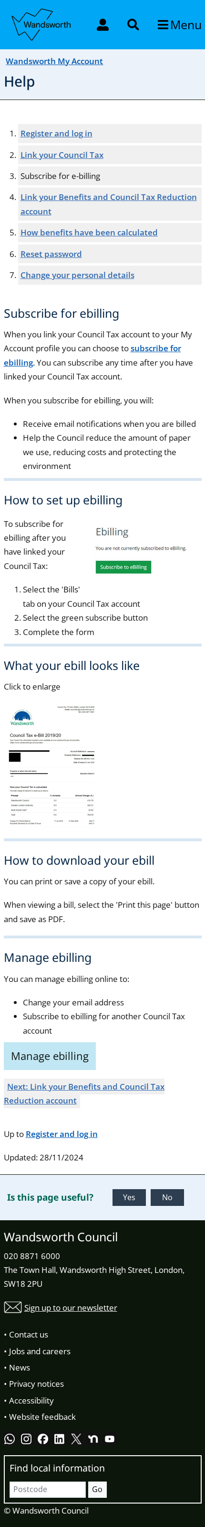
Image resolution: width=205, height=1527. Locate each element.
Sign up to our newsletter (70, 1307)
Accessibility (31, 1400)
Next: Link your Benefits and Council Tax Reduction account (84, 1093)
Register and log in (56, 133)
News (19, 1367)
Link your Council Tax (61, 154)
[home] (42, 23)
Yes (129, 1197)
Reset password (51, 253)
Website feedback (42, 1416)
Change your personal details (77, 274)
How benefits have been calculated (89, 232)
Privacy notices (36, 1383)
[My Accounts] (104, 24)
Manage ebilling (50, 1055)
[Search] (134, 24)
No (167, 1197)
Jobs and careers (40, 1351)
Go (97, 1489)
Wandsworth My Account (54, 61)
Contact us (28, 1334)
